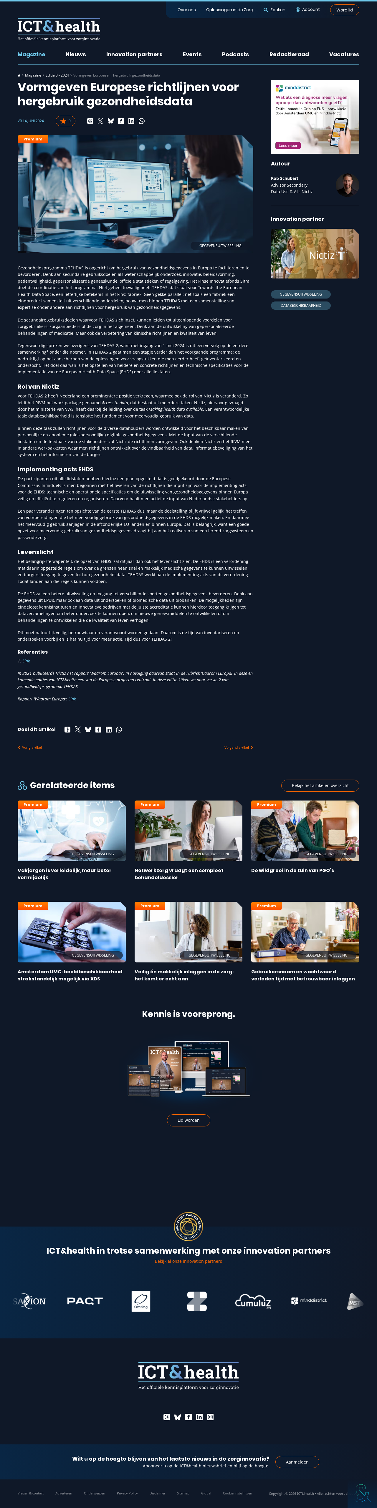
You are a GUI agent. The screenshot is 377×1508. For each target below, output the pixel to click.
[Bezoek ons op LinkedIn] (199, 1417)
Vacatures (344, 54)
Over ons (187, 10)
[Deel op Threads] (90, 121)
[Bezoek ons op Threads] (166, 1417)
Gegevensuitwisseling (301, 294)
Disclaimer (157, 1493)
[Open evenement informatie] (362, 1493)
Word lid (344, 10)
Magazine (31, 54)
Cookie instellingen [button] (237, 1493)
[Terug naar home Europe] (59, 29)
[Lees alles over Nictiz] (315, 254)
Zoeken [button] (277, 10)
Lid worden (189, 1120)
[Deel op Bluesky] (111, 121)
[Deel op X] (100, 121)
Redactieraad (289, 54)
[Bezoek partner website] (57, 1301)
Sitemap (183, 1493)
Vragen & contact (31, 1493)
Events (192, 54)
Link (26, 661)
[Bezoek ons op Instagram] (210, 1417)
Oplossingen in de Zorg (229, 10)
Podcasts (235, 54)
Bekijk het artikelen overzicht (320, 785)
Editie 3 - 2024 (57, 75)
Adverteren (63, 1493)
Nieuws (76, 54)
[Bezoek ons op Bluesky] (177, 1417)
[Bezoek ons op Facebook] (188, 1417)
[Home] (19, 75)
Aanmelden (297, 1462)
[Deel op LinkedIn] (131, 121)
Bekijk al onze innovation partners (188, 1261)
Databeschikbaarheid (301, 305)
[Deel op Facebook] (121, 121)
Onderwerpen (94, 1493)
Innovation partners (134, 54)
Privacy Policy (127, 1493)
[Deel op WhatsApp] (142, 121)
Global (206, 1493)
